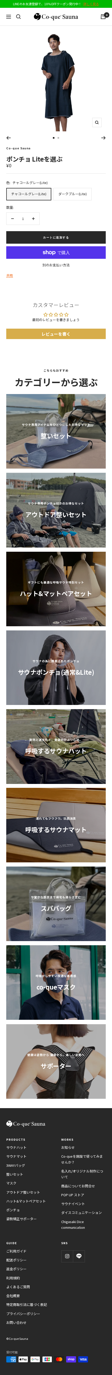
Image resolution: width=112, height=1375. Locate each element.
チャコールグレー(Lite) (28, 193)
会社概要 (13, 1295)
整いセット (14, 1174)
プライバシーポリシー (23, 1313)
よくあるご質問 (18, 1286)
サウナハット (16, 1147)
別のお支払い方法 (56, 264)
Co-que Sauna (18, 148)
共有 (9, 275)
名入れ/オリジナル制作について (82, 1174)
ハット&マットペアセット (26, 1201)
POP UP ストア (72, 1194)
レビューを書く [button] (56, 334)
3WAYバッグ (15, 1165)
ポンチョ (13, 1209)
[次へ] (103, 138)
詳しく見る (91, 4)
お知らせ (68, 1147)
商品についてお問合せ (78, 1185)
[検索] (18, 16)
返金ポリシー (16, 1268)
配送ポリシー (16, 1259)
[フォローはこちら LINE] (79, 1256)
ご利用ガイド (16, 1251)
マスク (11, 1183)
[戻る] (8, 138)
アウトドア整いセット (23, 1192)
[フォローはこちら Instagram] (67, 1256)
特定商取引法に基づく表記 (26, 1304)
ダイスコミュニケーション (81, 1212)
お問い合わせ (16, 1322)
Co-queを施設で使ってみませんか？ (82, 1159)
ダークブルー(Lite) (72, 193)
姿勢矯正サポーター (21, 1218)
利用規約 (13, 1277)
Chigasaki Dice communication (73, 1224)
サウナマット (16, 1156)
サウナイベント (73, 1203)
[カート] (103, 16)
